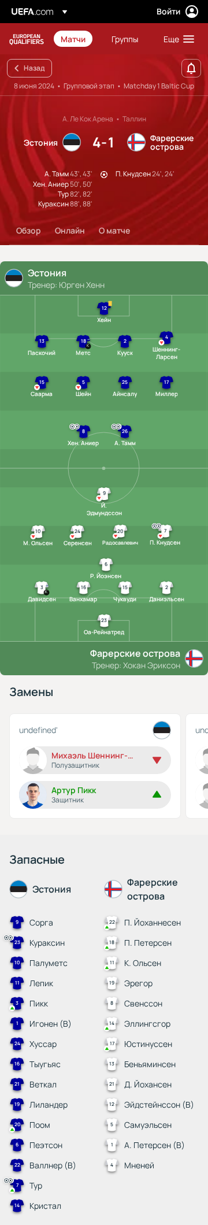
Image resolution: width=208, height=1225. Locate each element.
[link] (73, 38)
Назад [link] (34, 68)
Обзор (28, 230)
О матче (114, 230)
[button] (176, 38)
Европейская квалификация (26, 39)
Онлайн (70, 230)
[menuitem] (76, 38)
